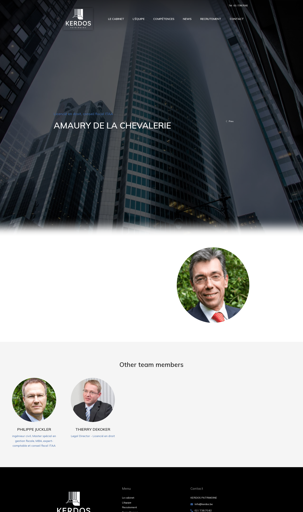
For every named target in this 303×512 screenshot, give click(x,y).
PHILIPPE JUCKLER (34, 429)
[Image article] (34, 400)
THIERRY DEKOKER (92, 429)
